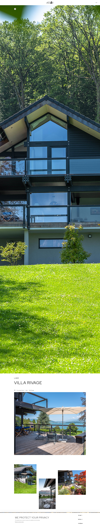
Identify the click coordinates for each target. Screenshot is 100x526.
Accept (79, 515)
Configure (80, 523)
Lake (26, 390)
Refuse (79, 519)
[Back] (16, 9)
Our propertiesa (20, 390)
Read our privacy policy (19, 521)
